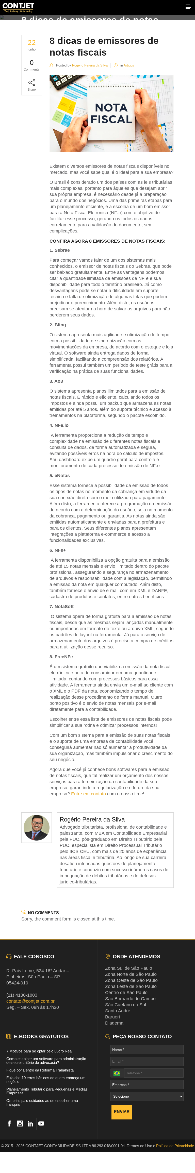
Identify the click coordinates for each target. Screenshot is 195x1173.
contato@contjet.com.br (30, 1001)
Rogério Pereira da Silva (90, 65)
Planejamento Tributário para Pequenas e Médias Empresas (47, 1091)
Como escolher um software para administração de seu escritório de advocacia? (46, 1060)
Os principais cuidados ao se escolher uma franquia (42, 1102)
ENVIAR (122, 1112)
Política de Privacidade (175, 1146)
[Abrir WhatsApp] (182, 1160)
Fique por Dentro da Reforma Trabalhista (40, 1070)
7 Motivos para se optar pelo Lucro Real (39, 1051)
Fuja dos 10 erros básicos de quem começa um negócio (46, 1079)
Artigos (129, 65)
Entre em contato (88, 793)
